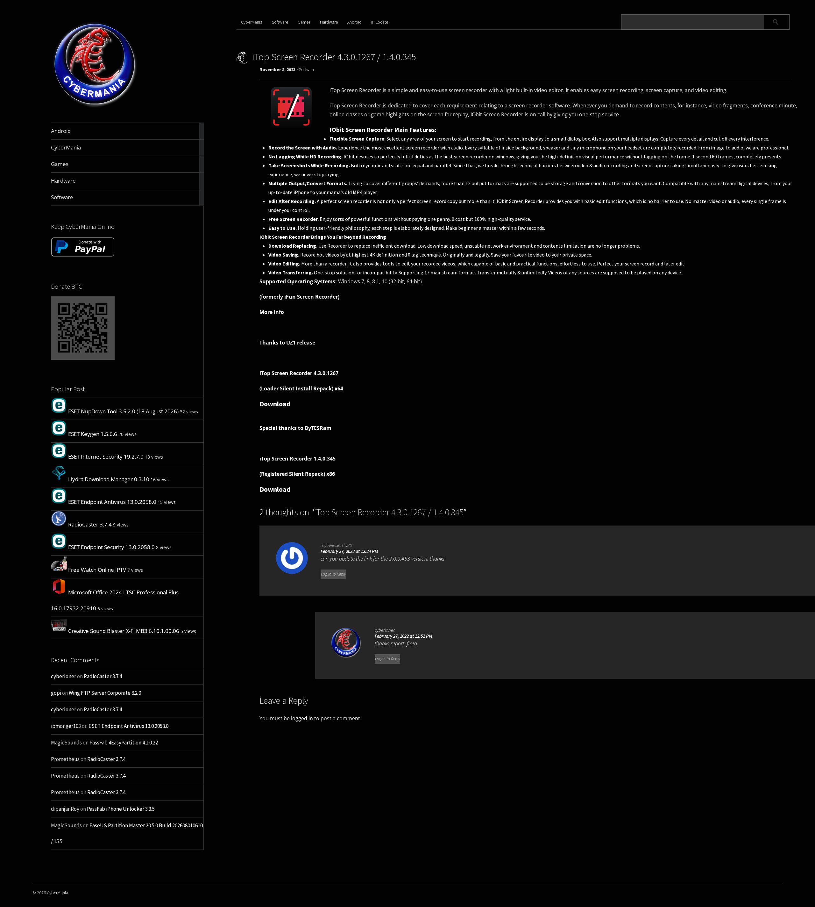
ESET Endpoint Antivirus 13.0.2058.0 (112, 501)
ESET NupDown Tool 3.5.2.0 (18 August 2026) (123, 411)
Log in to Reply (333, 574)
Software (280, 22)
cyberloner (63, 676)
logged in (302, 718)
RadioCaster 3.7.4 (90, 524)
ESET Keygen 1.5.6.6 (92, 434)
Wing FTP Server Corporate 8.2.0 (105, 692)
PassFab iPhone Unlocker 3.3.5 (121, 808)
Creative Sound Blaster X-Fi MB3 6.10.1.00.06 (123, 631)
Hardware (329, 22)
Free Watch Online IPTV (97, 569)
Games (304, 22)
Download (275, 403)
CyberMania (251, 22)
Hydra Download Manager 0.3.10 (108, 479)
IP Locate (379, 22)
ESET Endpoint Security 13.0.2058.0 (111, 547)
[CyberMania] (95, 107)
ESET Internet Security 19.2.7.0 (106, 456)
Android (354, 22)
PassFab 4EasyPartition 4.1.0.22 (123, 742)
